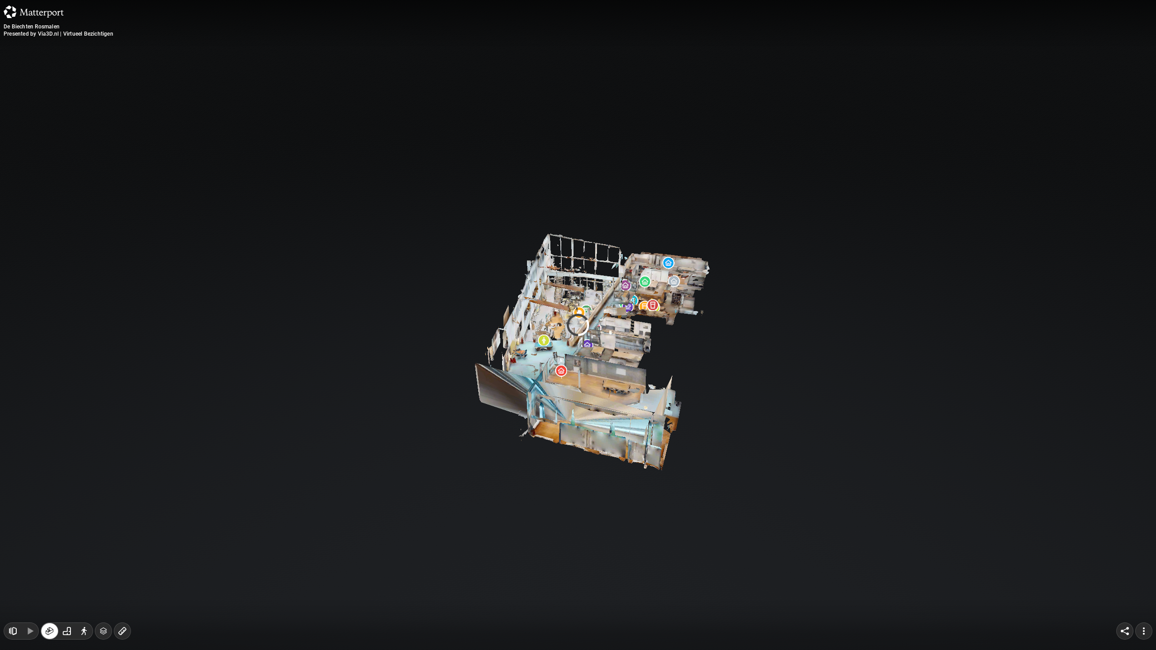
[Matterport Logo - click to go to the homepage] (33, 12)
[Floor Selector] (103, 631)
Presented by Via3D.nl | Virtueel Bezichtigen (58, 34)
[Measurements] (122, 631)
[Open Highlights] (13, 631)
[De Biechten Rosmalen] (578, 325)
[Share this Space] (1124, 631)
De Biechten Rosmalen (32, 26)
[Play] (30, 631)
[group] (67, 631)
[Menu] (1143, 631)
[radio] (49, 631)
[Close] (688, 78)
